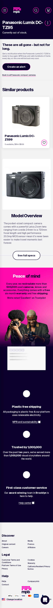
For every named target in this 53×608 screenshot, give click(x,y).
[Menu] (5, 10)
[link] (18, 10)
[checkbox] (44, 143)
